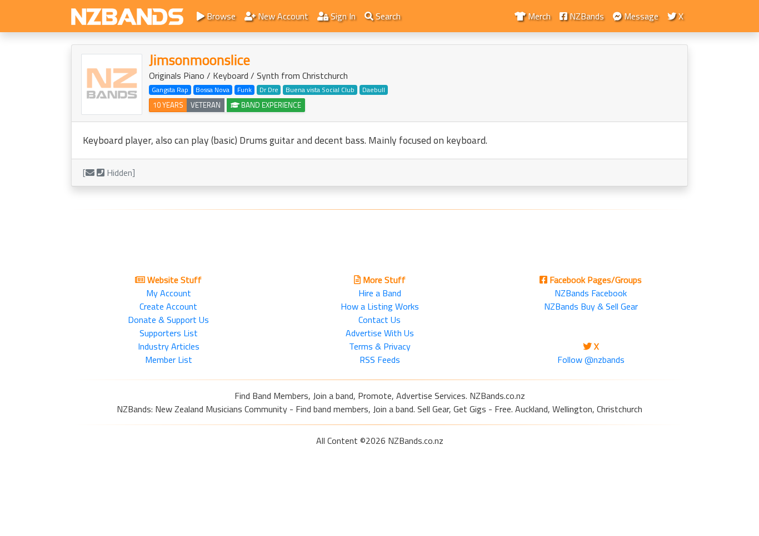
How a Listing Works (380, 306)
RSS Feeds (379, 359)
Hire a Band (379, 293)
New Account (282, 16)
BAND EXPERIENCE (270, 104)
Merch (538, 16)
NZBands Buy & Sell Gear (591, 306)
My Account (168, 293)
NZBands (585, 16)
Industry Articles (168, 346)
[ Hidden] (109, 172)
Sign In (342, 16)
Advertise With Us (380, 333)
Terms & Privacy (380, 346)
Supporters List (168, 333)
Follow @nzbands (591, 359)
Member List (168, 359)
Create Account (168, 306)
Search (387, 16)
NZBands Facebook (591, 293)
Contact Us (379, 319)
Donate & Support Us (168, 319)
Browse (220, 16)
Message (640, 16)
